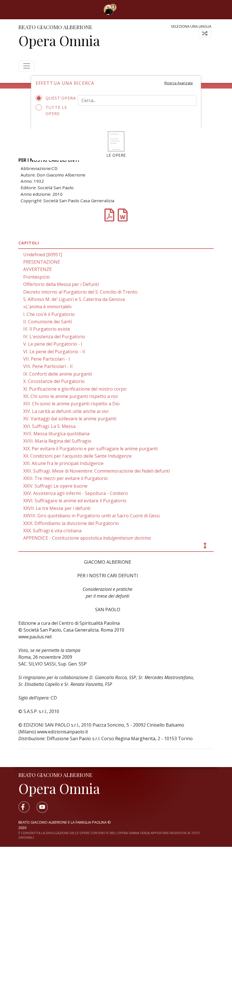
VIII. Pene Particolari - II (48, 366)
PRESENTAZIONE (41, 262)
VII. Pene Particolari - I (46, 359)
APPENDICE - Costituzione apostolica (87, 538)
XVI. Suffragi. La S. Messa (49, 426)
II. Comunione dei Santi (47, 321)
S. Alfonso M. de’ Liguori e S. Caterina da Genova (74, 299)
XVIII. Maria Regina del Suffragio (57, 441)
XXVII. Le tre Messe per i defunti (57, 508)
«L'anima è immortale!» (47, 306)
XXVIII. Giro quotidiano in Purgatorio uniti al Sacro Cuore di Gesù (91, 516)
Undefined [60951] (42, 254)
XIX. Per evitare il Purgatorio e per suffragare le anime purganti (90, 448)
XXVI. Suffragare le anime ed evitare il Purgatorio (74, 501)
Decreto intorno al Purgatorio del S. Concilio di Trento (80, 292)
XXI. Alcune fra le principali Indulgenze (63, 463)
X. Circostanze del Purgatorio (54, 381)
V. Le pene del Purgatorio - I (52, 344)
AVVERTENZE (37, 269)
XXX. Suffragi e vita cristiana (52, 530)
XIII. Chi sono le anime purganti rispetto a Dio (71, 403)
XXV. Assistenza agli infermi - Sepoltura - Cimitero (75, 493)
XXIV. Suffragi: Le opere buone (55, 486)
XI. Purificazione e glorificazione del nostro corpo (74, 389)
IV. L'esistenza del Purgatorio (54, 336)
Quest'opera (57, 98)
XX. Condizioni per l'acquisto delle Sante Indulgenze (77, 456)
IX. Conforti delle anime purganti (57, 374)
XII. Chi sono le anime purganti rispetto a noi (70, 396)
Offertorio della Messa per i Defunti (61, 284)
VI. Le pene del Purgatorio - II (54, 351)
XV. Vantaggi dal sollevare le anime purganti (69, 418)
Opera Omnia (59, 40)
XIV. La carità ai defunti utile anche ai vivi (65, 411)
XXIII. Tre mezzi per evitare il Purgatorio (65, 478)
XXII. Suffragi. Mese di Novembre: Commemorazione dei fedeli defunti (96, 471)
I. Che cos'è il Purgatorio (49, 314)
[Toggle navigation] (124, 9)
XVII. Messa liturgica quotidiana (56, 433)
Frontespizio (36, 277)
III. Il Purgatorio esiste (46, 329)
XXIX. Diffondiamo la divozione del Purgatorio (71, 523)
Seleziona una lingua (191, 26)
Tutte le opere (56, 110)
